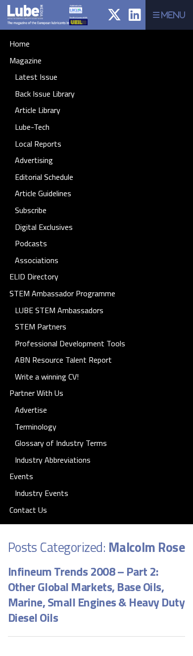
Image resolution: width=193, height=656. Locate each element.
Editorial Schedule (44, 177)
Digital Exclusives (44, 227)
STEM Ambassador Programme (62, 293)
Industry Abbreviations (53, 460)
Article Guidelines (43, 193)
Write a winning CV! (47, 377)
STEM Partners (40, 326)
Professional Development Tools (70, 343)
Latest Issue (36, 77)
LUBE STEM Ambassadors (59, 310)
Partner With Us (36, 393)
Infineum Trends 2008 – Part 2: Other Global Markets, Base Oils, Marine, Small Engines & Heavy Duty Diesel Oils (96, 594)
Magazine (25, 60)
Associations (36, 260)
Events (21, 476)
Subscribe (31, 210)
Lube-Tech (32, 127)
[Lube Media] (43, 27)
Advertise (31, 410)
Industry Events (41, 493)
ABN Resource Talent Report (63, 360)
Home (19, 44)
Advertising (34, 160)
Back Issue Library (45, 94)
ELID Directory (33, 276)
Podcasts (31, 243)
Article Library (37, 110)
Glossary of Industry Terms (61, 443)
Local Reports (38, 144)
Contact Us (28, 510)
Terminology (35, 427)
